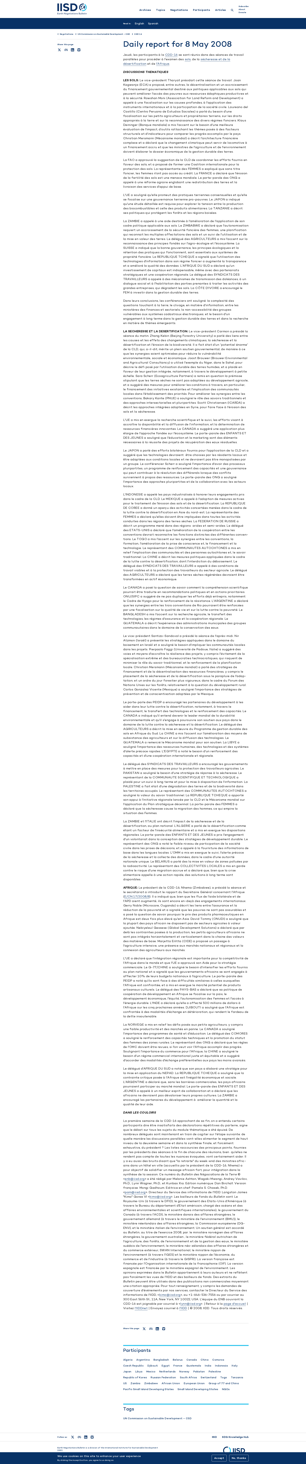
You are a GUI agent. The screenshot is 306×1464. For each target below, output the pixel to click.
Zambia (135, 1383)
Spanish (153, 23)
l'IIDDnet (141, 1308)
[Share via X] (59, 49)
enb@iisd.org (135, 1179)
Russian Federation (163, 1377)
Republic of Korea (135, 1377)
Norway (184, 1371)
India (208, 1365)
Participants (201, 10)
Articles (220, 10)
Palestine (215, 1371)
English (139, 23)
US (125, 1383)
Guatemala (193, 1365)
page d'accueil (235, 1304)
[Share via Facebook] (66, 49)
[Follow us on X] (73, 1437)
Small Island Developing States (198, 1389)
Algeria (128, 1359)
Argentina (143, 1359)
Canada (191, 1359)
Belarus (178, 1359)
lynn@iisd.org (190, 1304)
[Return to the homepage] (72, 9)
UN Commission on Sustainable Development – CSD (157, 1418)
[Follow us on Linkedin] (85, 1437)
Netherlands (167, 1371)
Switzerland (208, 1377)
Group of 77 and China (224, 1383)
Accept (219, 1458)
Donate (242, 12)
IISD (214, 1437)
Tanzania (237, 1377)
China (204, 1359)
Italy (235, 1365)
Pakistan (199, 1371)
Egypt (166, 1365)
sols (188, 59)
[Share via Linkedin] (72, 49)
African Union (171, 1383)
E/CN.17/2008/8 (136, 896)
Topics (160, 10)
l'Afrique (162, 64)
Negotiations (179, 10)
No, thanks (239, 1458)
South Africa (188, 1377)
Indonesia (221, 1365)
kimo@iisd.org (160, 1197)
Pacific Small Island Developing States (148, 1389)
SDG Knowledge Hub (235, 1437)
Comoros (218, 1359)
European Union (194, 1383)
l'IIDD (183, 1308)
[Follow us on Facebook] (79, 1437)
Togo (223, 1377)
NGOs (226, 1389)
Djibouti (152, 1365)
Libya (138, 1371)
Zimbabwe (151, 1383)
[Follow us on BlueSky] (92, 1437)
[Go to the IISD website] (236, 1452)
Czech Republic (133, 1365)
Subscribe (244, 6)
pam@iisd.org (135, 1192)
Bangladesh (161, 1359)
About (242, 9)
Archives (145, 10)
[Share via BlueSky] (78, 49)
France (177, 1365)
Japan (127, 1371)
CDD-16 (171, 55)
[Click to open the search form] (232, 10)
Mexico (150, 1371)
